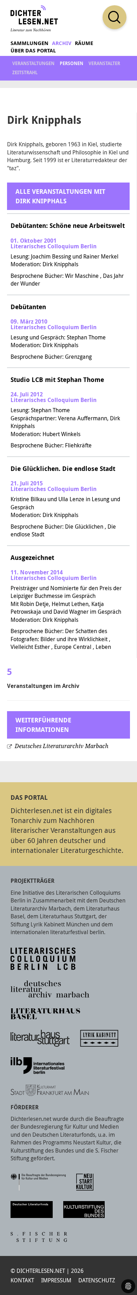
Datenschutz (96, 1280)
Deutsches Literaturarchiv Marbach (62, 746)
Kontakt (22, 1280)
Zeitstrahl (25, 72)
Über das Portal (33, 50)
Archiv (61, 43)
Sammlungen (29, 43)
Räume (84, 43)
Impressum (56, 1280)
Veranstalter (104, 63)
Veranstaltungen (33, 63)
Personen (71, 63)
